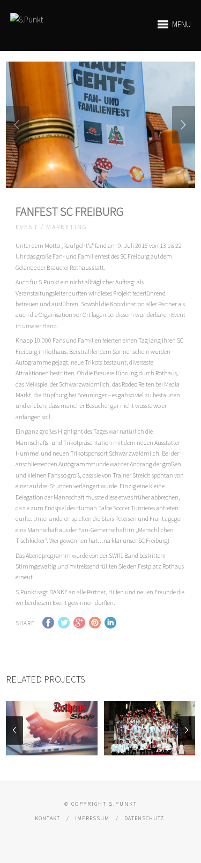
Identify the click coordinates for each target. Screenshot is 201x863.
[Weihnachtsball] (150, 728)
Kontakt (47, 818)
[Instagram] (108, 835)
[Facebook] (92, 835)
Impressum (92, 818)
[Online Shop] (52, 728)
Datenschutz (144, 818)
